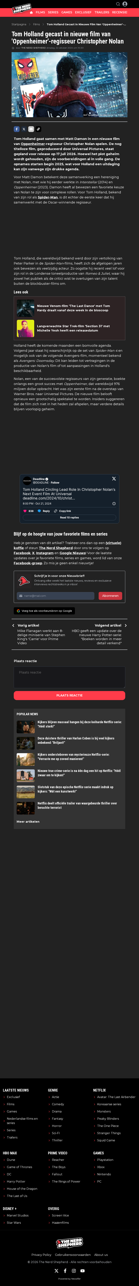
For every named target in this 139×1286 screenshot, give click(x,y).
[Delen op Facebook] (17, 129)
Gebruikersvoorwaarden (73, 1255)
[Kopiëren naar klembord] (38, 129)
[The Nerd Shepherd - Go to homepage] (21, 4)
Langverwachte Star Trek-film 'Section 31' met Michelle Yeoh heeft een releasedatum (73, 328)
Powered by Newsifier (69, 1278)
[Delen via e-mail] (31, 129)
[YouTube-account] (82, 1271)
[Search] (118, 4)
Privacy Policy (41, 1255)
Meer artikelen (28, 821)
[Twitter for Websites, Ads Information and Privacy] (114, 503)
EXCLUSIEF (83, 12)
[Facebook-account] (65, 1271)
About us (101, 1255)
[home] (31, 12)
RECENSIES (120, 12)
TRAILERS (101, 12)
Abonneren (110, 595)
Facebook (22, 553)
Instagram (45, 553)
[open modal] (124, 4)
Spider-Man (48, 197)
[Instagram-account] (74, 1271)
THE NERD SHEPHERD (33, 47)
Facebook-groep (28, 563)
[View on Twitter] (114, 481)
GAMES (66, 12)
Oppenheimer (33, 144)
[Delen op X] (24, 129)
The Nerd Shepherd (56, 548)
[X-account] (56, 1271)
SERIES (53, 12)
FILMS (40, 12)
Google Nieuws (73, 553)
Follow (55, 482)
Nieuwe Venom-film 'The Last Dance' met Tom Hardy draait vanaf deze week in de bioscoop (73, 308)
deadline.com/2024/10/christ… (49, 498)
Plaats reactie (69, 695)
